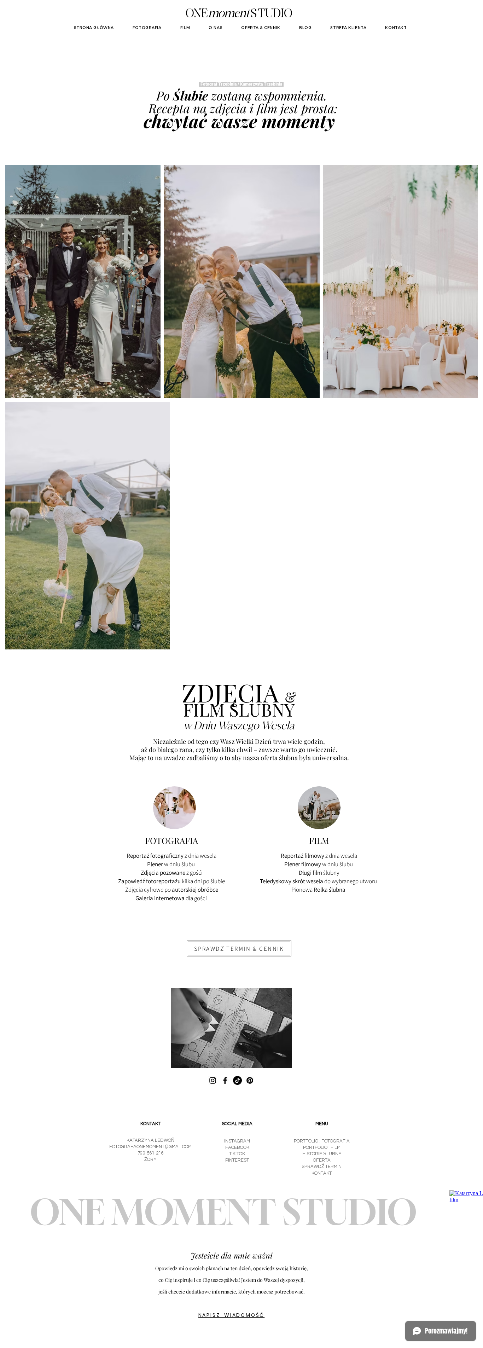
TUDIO (275, 14)
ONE (197, 14)
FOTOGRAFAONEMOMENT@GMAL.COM (150, 1146)
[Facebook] (225, 1080)
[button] (239, 948)
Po (163, 95)
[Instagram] (212, 1080)
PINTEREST (237, 1160)
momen (227, 14)
